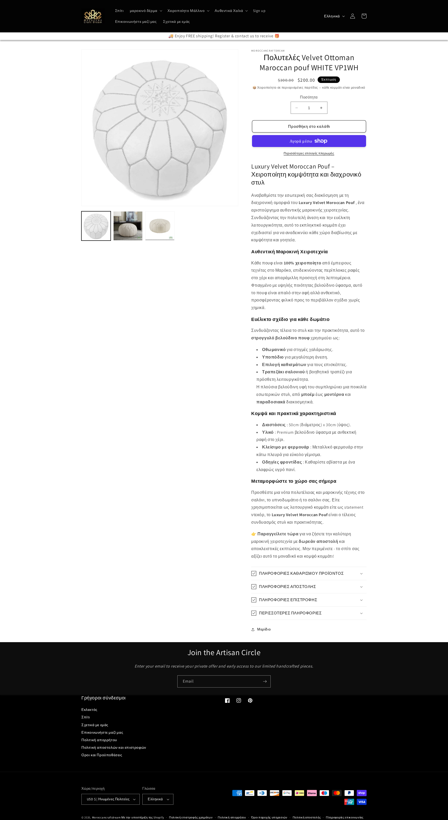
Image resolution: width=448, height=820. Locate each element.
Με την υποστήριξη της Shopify (142, 817)
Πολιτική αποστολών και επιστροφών (113, 747)
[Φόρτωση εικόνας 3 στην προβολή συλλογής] (159, 226)
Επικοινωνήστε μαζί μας (102, 732)
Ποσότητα (309, 97)
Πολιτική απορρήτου (99, 740)
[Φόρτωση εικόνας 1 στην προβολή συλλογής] (96, 226)
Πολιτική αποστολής (307, 817)
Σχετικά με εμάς (94, 725)
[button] (145, 10)
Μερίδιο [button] (264, 629)
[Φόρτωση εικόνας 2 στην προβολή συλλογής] (128, 226)
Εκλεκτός (89, 709)
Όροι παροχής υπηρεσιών (269, 817)
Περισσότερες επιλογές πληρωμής (309, 153)
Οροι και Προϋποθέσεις (101, 755)
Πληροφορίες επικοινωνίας (344, 817)
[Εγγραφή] (264, 681)
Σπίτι (85, 717)
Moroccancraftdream (106, 817)
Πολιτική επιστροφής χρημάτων (191, 817)
